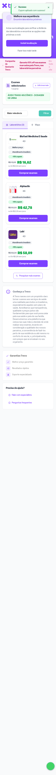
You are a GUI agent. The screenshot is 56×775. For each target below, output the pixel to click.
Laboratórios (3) (16, 125)
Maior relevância (14, 113)
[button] (22, 113)
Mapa (37, 125)
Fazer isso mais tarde (27, 51)
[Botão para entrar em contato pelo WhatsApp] (51, 766)
